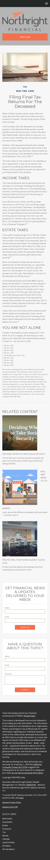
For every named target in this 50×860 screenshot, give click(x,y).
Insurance (6, 829)
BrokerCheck (29, 716)
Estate (5, 825)
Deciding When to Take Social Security (23, 454)
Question (8, 674)
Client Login (25, 37)
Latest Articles (8, 842)
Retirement (7, 818)
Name (7, 608)
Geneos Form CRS (10, 807)
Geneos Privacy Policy (11, 802)
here (21, 798)
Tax (4, 832)
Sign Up (25, 627)
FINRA (29, 785)
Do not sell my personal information (27, 773)
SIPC (34, 785)
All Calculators (8, 849)
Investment (7, 822)
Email (7, 617)
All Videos (6, 846)
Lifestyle (6, 839)
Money (5, 835)
